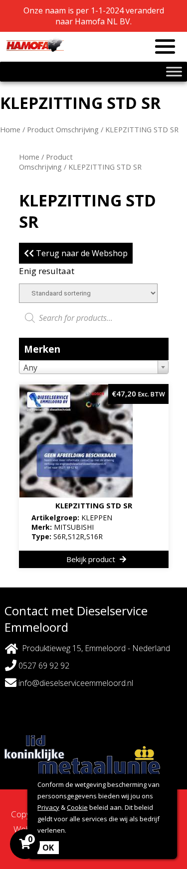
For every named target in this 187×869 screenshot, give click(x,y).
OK (48, 847)
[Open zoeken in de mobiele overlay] (94, 318)
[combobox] (94, 367)
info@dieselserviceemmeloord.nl (74, 682)
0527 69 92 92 (42, 665)
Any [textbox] (30, 367)
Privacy (48, 807)
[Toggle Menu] (174, 71)
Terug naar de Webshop (81, 253)
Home (10, 129)
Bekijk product (91, 559)
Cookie (77, 807)
